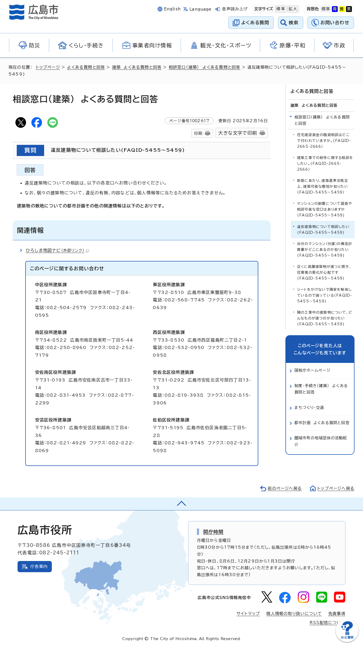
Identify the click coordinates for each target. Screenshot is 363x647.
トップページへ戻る (335, 488)
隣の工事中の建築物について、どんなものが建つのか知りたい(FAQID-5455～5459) (324, 318)
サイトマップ (248, 614)
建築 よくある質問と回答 (137, 67)
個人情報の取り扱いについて (294, 614)
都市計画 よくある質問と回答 (321, 423)
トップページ (48, 67)
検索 (294, 22)
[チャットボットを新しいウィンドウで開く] (347, 641)
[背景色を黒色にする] (349, 9)
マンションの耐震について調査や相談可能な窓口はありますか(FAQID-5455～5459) (324, 209)
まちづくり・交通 (309, 408)
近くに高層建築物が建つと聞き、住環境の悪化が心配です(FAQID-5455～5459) (324, 272)
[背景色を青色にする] (335, 9)
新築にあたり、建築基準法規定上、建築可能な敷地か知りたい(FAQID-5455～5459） (322, 186)
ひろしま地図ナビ (55, 250)
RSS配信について (327, 623)
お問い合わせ (334, 22)
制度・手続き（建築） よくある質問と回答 (321, 389)
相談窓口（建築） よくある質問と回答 (204, 67)
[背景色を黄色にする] (342, 9)
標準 (280, 9)
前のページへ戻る (285, 488)
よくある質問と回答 (86, 67)
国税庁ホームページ (312, 370)
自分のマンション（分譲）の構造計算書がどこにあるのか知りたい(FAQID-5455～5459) (324, 249)
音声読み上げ (235, 9)
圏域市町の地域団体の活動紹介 (320, 441)
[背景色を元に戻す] (326, 9)
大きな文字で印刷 (237, 133)
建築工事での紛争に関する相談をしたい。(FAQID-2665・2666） (325, 163)
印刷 (198, 133)
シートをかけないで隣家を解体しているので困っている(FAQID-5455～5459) (324, 295)
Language (200, 9)
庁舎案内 (39, 566)
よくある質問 (255, 22)
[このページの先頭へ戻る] (181, 503)
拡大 (292, 9)
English (172, 9)
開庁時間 (213, 531)
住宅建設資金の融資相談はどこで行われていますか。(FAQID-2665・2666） (324, 140)
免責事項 (336, 614)
